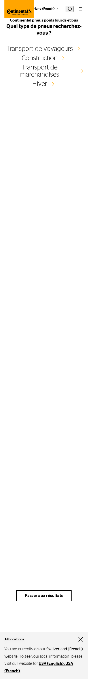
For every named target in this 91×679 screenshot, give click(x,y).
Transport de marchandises (39, 71)
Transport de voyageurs (39, 49)
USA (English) (51, 664)
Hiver (39, 84)
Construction (40, 58)
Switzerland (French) (39, 8)
